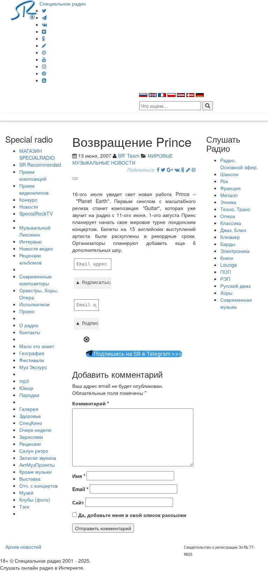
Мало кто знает (36, 346)
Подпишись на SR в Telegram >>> (137, 354)
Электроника (235, 250)
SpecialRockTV (36, 213)
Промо (27, 311)
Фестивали (31, 359)
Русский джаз (235, 285)
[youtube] (44, 59)
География (31, 353)
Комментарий (90, 403)
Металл (229, 194)
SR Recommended (40, 164)
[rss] (44, 80)
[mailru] (44, 52)
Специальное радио (62, 3)
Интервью (30, 241)
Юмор (26, 387)
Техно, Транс (235, 208)
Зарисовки (31, 436)
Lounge (228, 264)
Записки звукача (37, 457)
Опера (227, 215)
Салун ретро (33, 450)
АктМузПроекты (37, 464)
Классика (230, 222)
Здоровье (30, 415)
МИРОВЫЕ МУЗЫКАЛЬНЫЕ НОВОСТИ (122, 159)
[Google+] (170, 169)
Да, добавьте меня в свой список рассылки (131, 514)
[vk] (44, 24)
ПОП (225, 271)
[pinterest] (44, 73)
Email (80, 489)
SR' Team (129, 155)
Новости (28, 206)
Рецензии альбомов (30, 259)
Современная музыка (236, 303)
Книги (226, 257)
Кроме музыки (35, 471)
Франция (230, 188)
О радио (28, 325)
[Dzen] (44, 31)
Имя (78, 475)
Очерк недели (35, 429)
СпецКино (30, 422)
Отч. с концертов (38, 485)
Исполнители (34, 304)
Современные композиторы (35, 280)
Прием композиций (32, 175)
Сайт (78, 502)
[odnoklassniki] (43, 38)
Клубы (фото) (34, 499)
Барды (227, 243)
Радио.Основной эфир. (239, 164)
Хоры (226, 292)
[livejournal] (44, 45)
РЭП (225, 278)
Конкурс (28, 199)
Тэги (24, 506)
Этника (228, 201)
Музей (26, 492)
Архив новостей (23, 546)
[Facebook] (158, 169)
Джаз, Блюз (233, 229)
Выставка (29, 478)
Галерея (28, 408)
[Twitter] (44, 10)
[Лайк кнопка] (75, 179)
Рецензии (30, 443)
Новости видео (36, 248)
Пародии (29, 394)
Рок (224, 181)
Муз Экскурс (33, 366)
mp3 (24, 380)
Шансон (229, 174)
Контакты (29, 332)
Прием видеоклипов (34, 189)
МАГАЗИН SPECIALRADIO (37, 154)
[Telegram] (44, 17)
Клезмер (230, 236)
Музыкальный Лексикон (35, 231)
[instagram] (44, 66)
